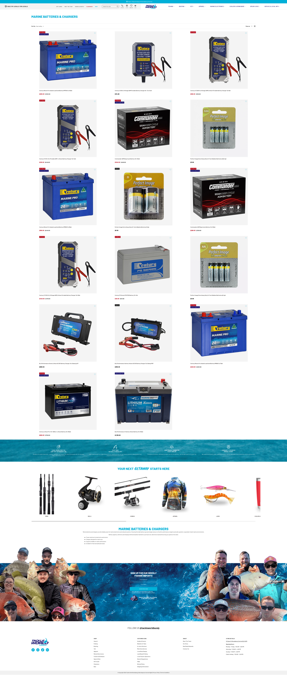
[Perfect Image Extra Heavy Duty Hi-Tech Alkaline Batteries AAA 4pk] (219, 128)
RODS (46, 516)
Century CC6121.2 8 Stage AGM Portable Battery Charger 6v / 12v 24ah (133, 90)
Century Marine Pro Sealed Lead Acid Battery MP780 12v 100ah (55, 90)
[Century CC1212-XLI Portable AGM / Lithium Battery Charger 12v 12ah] (68, 128)
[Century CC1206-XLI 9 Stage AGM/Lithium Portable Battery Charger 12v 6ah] (219, 60)
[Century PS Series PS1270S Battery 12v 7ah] (143, 264)
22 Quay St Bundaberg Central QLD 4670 (236, 641)
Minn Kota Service (142, 649)
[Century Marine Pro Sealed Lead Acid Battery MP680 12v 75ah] (219, 333)
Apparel (201, 6)
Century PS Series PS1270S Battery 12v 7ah (126, 295)
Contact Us (186, 649)
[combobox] (110, 6)
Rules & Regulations (142, 659)
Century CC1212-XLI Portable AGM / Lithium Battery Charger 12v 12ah (57, 158)
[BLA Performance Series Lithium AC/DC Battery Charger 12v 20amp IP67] (143, 333)
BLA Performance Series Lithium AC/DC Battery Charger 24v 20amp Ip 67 (58, 363)
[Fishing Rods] (47, 494)
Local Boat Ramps (142, 651)
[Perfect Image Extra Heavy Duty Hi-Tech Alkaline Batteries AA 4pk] (219, 264)
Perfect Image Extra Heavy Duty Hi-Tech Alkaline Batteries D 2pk (132, 227)
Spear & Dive (254, 6)
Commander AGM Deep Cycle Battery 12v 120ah (127, 158)
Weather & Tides (141, 643)
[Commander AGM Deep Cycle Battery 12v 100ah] (219, 196)
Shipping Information (143, 666)
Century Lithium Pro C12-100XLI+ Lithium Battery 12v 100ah (55, 431)
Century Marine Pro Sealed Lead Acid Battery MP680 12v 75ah (206, 363)
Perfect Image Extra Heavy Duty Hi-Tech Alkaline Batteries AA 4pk (208, 295)
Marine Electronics (217, 6)
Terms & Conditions (164, 672)
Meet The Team (187, 641)
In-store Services (142, 646)
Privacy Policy (156, 672)
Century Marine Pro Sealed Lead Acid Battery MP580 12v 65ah (55, 227)
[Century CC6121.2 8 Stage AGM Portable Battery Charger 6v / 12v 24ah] (143, 60)
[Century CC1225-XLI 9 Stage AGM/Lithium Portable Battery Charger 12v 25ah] (68, 264)
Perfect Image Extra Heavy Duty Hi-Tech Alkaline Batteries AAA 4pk (208, 158)
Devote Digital (148, 672)
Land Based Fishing (142, 654)
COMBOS (132, 516)
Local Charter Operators (143, 656)
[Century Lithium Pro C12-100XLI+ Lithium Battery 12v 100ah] (68, 401)
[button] (135, 6)
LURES (218, 516)
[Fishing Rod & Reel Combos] (132, 494)
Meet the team (68, 6)
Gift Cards (59, 6)
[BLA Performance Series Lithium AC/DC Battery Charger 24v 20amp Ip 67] (68, 333)
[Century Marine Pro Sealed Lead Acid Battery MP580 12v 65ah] (68, 196)
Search (96, 641)
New (96, 6)
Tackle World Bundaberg (132, 672)
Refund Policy (141, 664)
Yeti (191, 6)
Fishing (170, 6)
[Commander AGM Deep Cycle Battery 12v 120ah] (143, 128)
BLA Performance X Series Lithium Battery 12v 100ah (129, 431)
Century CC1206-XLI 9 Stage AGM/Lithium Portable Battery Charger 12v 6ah (210, 90)
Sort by (33, 26)
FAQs (138, 661)
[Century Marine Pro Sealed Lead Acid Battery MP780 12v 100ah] (68, 60)
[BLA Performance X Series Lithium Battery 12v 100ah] (143, 401)
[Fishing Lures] (218, 494)
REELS (89, 516)
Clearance (89, 6)
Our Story (185, 643)
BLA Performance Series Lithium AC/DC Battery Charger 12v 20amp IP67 (134, 363)
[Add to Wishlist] (95, 33)
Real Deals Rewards (188, 646)
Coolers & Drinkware (237, 6)
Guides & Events (79, 6)
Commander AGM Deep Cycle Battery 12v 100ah (202, 227)
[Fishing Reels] (89, 494)
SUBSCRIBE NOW (143, 589)
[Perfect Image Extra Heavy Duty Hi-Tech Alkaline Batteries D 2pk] (143, 196)
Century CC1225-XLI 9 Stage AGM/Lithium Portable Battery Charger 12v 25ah (59, 295)
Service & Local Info (272, 6)
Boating (181, 6)
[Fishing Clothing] (175, 494)
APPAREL (175, 516)
